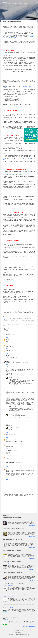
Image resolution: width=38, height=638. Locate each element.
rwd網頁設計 (8, 450)
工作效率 (9, 318)
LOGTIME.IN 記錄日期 (10, 462)
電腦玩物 (5, 2)
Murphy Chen (8, 468)
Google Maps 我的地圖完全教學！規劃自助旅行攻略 (12, 539)
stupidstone (8, 339)
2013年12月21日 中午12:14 (14, 406)
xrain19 (7, 328)
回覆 (7, 337)
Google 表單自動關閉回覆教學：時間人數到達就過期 (12, 550)
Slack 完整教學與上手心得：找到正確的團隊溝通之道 (12, 517)
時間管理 (13, 318)
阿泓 (7, 334)
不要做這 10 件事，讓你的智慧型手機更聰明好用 (12, 561)
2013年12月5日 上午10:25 (17, 377)
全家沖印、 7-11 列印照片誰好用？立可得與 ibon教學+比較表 (14, 528)
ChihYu (7, 434)
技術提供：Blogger (19, 630)
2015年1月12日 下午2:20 (17, 427)
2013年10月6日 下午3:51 (13, 350)
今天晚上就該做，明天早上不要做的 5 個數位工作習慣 (17, 266)
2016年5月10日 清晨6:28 (13, 445)
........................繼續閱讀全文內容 (29, 525)
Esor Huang (11, 377)
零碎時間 (26, 318)
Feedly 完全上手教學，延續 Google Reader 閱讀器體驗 (13, 583)
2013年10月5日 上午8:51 (11, 334)
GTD (30, 318)
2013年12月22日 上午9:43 (17, 414)
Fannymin (8, 439)
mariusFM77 (21, 632)
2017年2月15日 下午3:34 (14, 450)
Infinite (7, 345)
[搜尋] (36, 2)
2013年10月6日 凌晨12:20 (14, 339)
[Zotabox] (0, 637)
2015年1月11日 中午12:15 (11, 424)
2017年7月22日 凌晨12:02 (18, 462)
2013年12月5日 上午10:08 (11, 366)
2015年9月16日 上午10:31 (12, 434)
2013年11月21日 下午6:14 (12, 361)
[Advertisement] (19, 12)
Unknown (8, 350)
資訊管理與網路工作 (20, 318)
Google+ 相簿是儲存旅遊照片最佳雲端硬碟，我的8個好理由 (14, 594)
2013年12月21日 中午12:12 (12, 391)
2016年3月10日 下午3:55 (13, 439)
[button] (34, 22)
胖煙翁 (7, 361)
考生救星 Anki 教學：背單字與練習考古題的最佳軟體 (12, 572)
